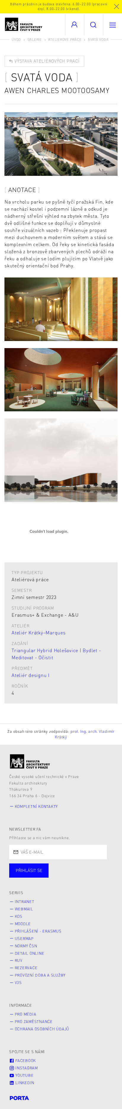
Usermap (24, 938)
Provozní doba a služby (40, 975)
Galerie (35, 39)
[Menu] (112, 24)
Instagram (26, 1068)
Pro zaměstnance (34, 1021)
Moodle (23, 923)
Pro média (25, 1014)
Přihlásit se (29, 870)
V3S (18, 982)
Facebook (25, 1060)
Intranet (24, 901)
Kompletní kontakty (36, 806)
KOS (19, 916)
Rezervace (26, 967)
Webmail (24, 909)
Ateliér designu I (30, 675)
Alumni (104, 876)
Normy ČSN (26, 946)
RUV (19, 960)
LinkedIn (24, 1082)
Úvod (16, 39)
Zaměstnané (67, 876)
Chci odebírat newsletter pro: (47, 868)
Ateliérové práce (64, 39)
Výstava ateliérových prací (46, 61)
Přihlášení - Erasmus (38, 931)
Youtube (23, 1075)
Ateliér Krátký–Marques (39, 632)
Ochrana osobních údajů (42, 1029)
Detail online (29, 953)
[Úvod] (30, 761)
